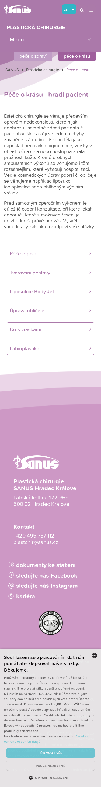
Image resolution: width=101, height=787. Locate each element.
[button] (50, 777)
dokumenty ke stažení (46, 565)
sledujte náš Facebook (46, 575)
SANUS (12, 69)
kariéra (25, 596)
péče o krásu (77, 56)
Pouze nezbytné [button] (50, 765)
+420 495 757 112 (33, 535)
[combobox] (94, 655)
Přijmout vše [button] (50, 752)
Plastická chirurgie (36, 27)
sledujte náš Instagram (47, 586)
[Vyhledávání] (82, 9)
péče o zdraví (33, 56)
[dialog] (50, 718)
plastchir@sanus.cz (35, 542)
